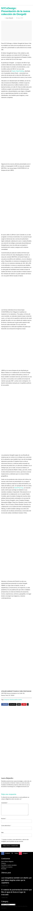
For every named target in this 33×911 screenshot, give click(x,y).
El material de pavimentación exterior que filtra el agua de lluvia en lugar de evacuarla (16, 892)
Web (2, 832)
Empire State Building (18, 71)
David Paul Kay (18, 487)
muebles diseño (17, 699)
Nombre (3, 818)
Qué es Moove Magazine (7, 861)
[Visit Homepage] (16, 2)
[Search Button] (31, 2)
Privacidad (3, 868)
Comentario (4, 802)
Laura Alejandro (9, 18)
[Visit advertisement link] (16, 722)
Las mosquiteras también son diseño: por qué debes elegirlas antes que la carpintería (16, 880)
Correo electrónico (6, 825)
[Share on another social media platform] (28, 704)
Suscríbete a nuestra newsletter (9, 865)
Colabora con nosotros (6, 867)
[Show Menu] (2, 2)
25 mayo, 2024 (19, 18)
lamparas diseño (8, 699)
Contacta (3, 863)
